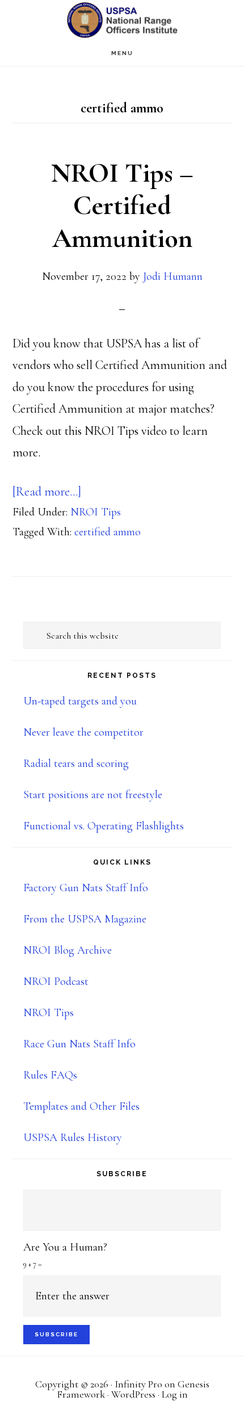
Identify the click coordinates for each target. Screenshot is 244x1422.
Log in (175, 1394)
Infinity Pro (138, 1384)
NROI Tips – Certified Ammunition (122, 206)
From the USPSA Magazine (84, 919)
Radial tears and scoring (76, 763)
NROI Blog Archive (67, 950)
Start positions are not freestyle (92, 795)
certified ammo (107, 532)
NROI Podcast (56, 981)
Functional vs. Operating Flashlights (103, 826)
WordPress (133, 1394)
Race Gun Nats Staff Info (79, 1044)
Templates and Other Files (81, 1106)
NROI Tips (95, 512)
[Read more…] (46, 491)
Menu (122, 53)
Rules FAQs (50, 1075)
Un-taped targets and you (80, 701)
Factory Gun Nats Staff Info (85, 888)
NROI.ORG (122, 20)
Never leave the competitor (83, 732)
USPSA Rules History (72, 1137)
